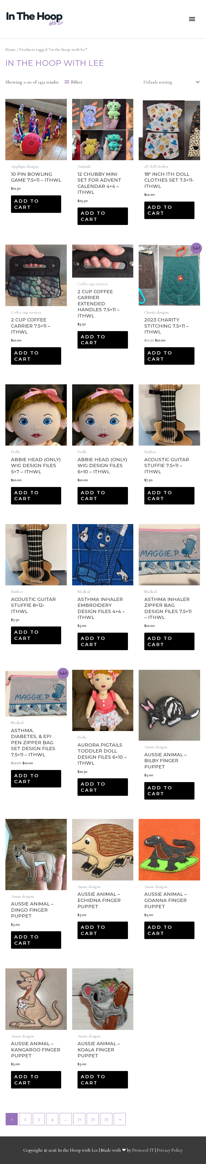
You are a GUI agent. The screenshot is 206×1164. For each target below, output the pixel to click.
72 (93, 1119)
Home (10, 49)
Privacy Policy (170, 1150)
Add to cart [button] (26, 204)
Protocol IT (143, 1150)
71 (79, 1119)
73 (106, 1119)
